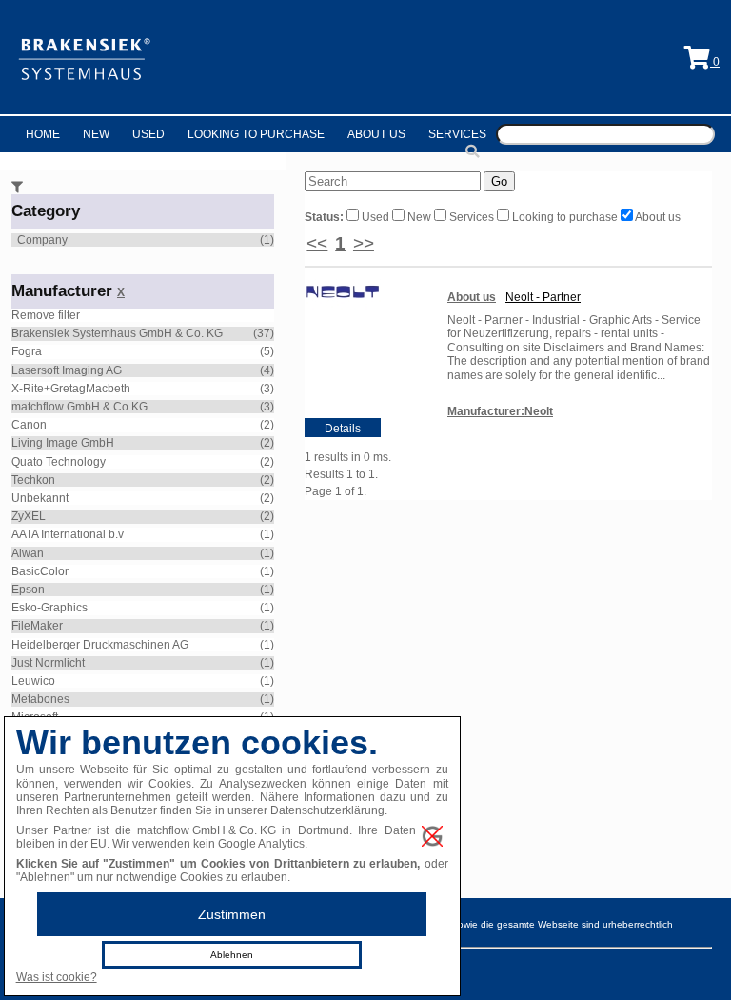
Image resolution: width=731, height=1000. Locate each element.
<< (316, 243)
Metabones (40, 699)
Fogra (26, 351)
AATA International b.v (67, 534)
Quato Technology (58, 462)
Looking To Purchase (256, 134)
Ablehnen (231, 955)
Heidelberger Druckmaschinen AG (99, 644)
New (96, 134)
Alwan (27, 553)
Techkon (33, 480)
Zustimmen (232, 914)
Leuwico (33, 681)
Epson (28, 589)
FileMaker (37, 625)
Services (457, 134)
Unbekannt (40, 498)
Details (343, 428)
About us (657, 217)
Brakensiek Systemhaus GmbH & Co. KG (117, 333)
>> (363, 243)
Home (43, 134)
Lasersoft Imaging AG (66, 370)
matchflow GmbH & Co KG (79, 406)
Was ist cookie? (56, 977)
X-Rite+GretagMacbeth (70, 388)
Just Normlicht (48, 663)
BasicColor (40, 571)
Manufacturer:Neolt (500, 411)
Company (42, 240)
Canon (29, 424)
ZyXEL (28, 516)
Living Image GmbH (62, 443)
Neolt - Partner (543, 297)
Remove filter (45, 315)
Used (148, 134)
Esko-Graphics (49, 607)
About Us (376, 134)
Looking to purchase (565, 217)
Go (499, 181)
